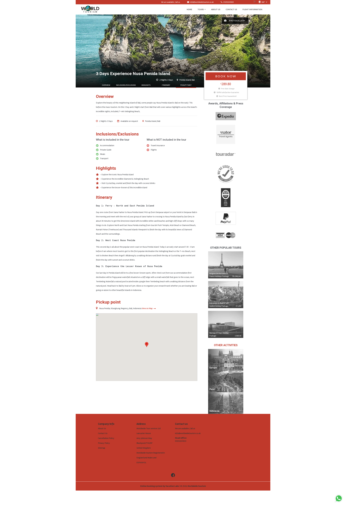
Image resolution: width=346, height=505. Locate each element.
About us (215, 9)
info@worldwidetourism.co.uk (202, 2)
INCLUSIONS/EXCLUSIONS (126, 85)
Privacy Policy (104, 443)
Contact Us (102, 433)
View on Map (147, 308)
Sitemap (101, 448)
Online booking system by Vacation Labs (159, 486)
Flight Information (252, 9)
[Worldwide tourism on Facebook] (173, 475)
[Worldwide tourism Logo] (90, 9)
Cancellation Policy (106, 438)
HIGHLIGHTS (146, 85)
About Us (102, 428)
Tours (201, 9)
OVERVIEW (106, 85)
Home (189, 9)
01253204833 (228, 2)
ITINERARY (166, 85)
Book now (225, 76)
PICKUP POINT (186, 85)
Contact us (231, 9)
